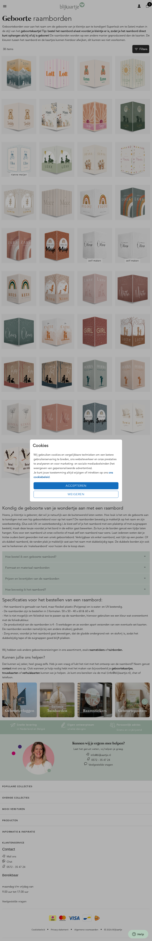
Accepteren (76, 486)
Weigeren (76, 494)
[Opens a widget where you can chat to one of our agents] (138, 934)
